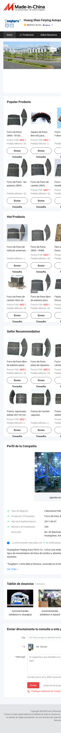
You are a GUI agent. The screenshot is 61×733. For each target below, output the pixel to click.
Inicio (9, 34)
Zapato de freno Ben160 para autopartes (39, 135)
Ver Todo (11, 569)
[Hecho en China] (24, 7)
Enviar (33, 685)
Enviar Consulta (17, 151)
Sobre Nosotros (48, 34)
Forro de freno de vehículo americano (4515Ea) (17, 250)
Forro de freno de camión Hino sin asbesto (16, 300)
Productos (28, 34)
